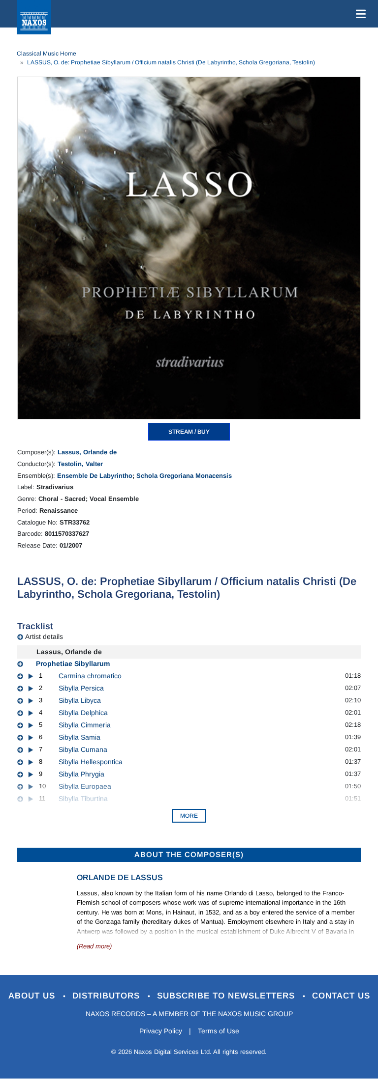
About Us (33, 995)
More (189, 815)
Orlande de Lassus (120, 877)
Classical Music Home (46, 53)
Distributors (107, 995)
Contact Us (341, 995)
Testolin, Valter (80, 464)
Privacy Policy (160, 1031)
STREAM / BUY (189, 431)
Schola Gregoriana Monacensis (184, 475)
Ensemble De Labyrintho (94, 475)
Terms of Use (218, 1031)
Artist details (44, 636)
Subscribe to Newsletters (227, 995)
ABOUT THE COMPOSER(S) (189, 854)
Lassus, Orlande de (87, 452)
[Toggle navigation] (358, 13)
